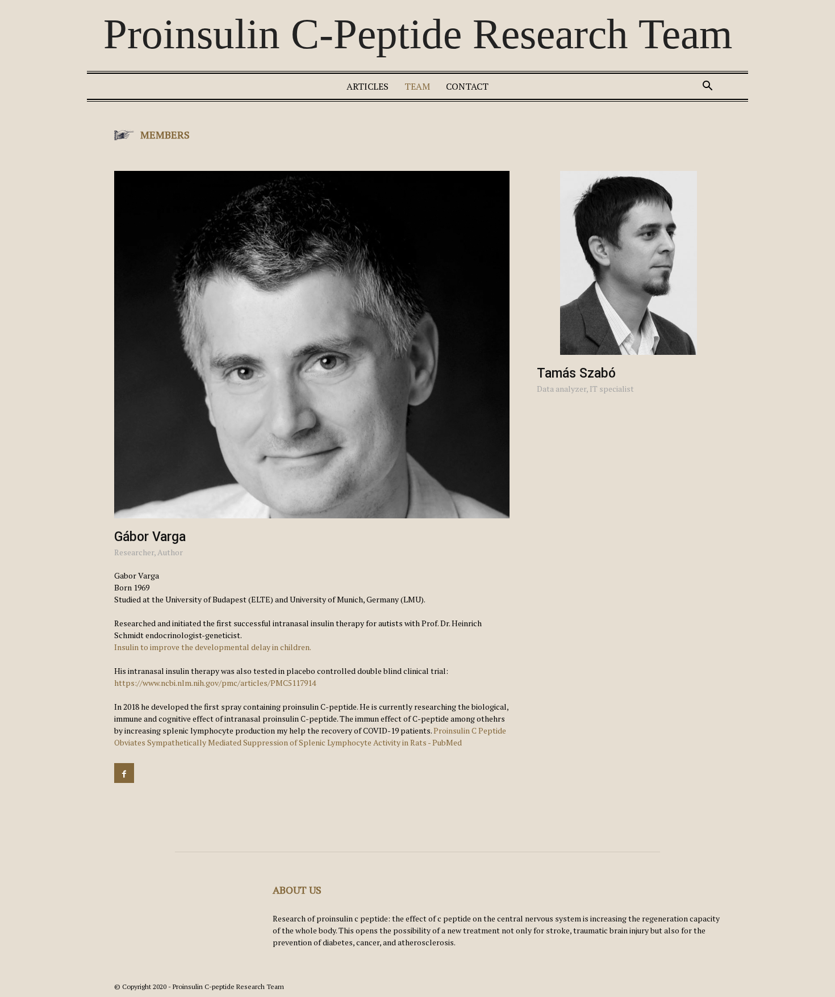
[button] (707, 87)
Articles (367, 86)
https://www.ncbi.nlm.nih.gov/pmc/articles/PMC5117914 (215, 682)
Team (417, 86)
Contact (467, 86)
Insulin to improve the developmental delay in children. (212, 647)
